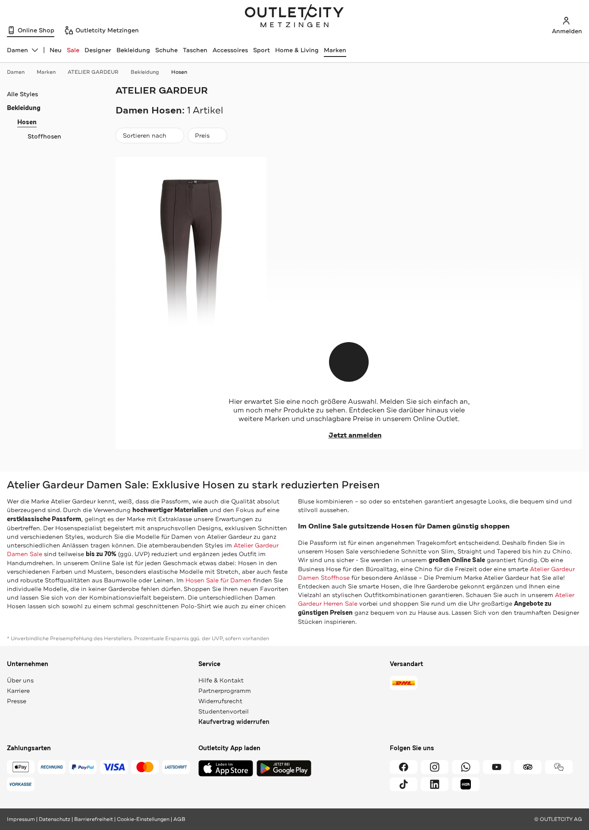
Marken (335, 50)
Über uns (20, 680)
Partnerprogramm (224, 691)
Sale (73, 50)
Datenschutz (54, 819)
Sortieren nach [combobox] (144, 137)
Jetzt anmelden (355, 435)
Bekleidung (133, 50)
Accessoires (230, 50)
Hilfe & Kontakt (221, 680)
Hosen (179, 72)
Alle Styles (22, 94)
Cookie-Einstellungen (143, 819)
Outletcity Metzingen (294, 16)
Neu (56, 50)
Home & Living (297, 50)
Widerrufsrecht (220, 701)
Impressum (21, 819)
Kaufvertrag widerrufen (233, 722)
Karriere (18, 691)
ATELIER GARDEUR (93, 72)
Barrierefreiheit (93, 819)
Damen (16, 72)
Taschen (195, 50)
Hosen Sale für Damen (218, 580)
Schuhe (166, 50)
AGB (179, 819)
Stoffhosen (44, 136)
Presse (16, 701)
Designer (98, 50)
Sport (261, 50)
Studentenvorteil (223, 711)
